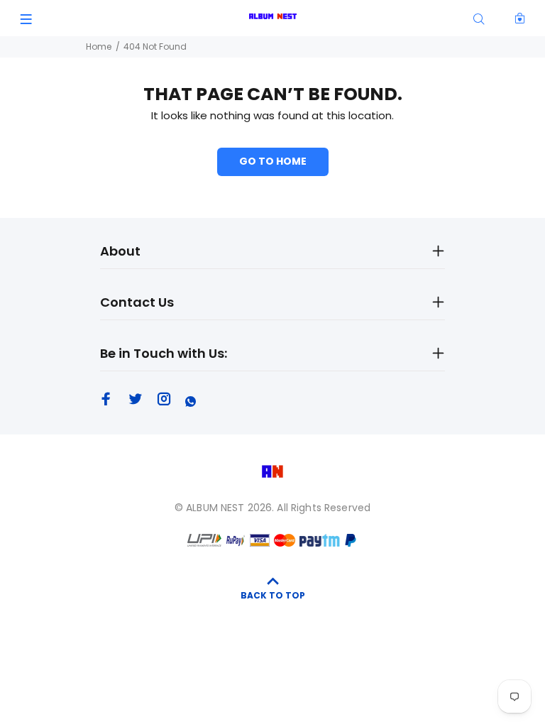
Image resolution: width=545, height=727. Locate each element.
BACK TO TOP (273, 595)
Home (98, 46)
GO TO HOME (273, 161)
